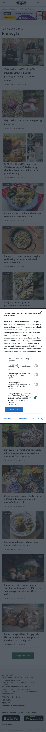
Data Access (23, 419)
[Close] (41, 313)
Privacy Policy (37, 419)
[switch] (36, 365)
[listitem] (23, 359)
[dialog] (23, 366)
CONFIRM (14, 409)
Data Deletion (8, 419)
